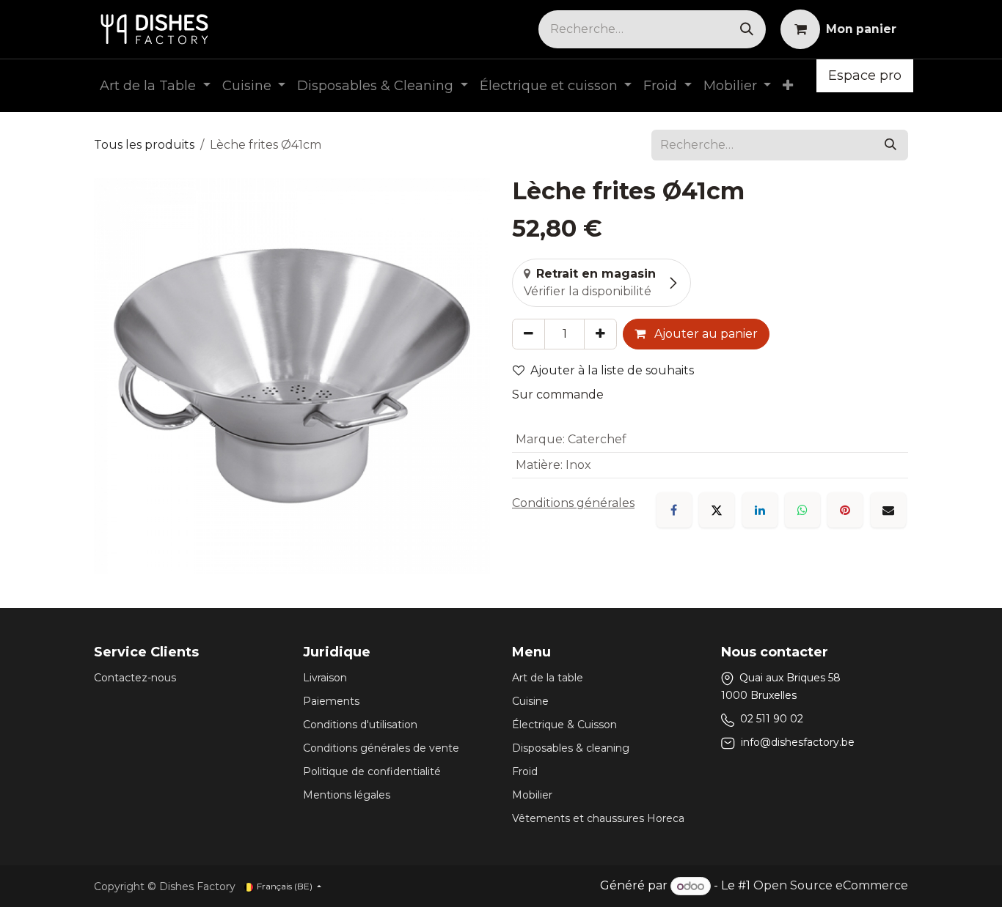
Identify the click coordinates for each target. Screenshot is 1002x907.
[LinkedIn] (760, 509)
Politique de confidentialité (372, 771)
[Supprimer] (528, 334)
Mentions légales (346, 795)
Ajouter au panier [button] (704, 334)
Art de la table (547, 677)
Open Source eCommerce (830, 886)
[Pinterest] (845, 509)
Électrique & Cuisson (564, 724)
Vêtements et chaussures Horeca (598, 818)
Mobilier (532, 795)
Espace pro (865, 75)
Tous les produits (144, 145)
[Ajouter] (600, 334)
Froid (525, 771)
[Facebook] (674, 509)
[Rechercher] (747, 29)
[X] (716, 509)
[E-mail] (888, 509)
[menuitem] (155, 86)
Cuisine (530, 701)
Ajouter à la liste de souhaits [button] (612, 370)
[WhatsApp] (802, 509)
